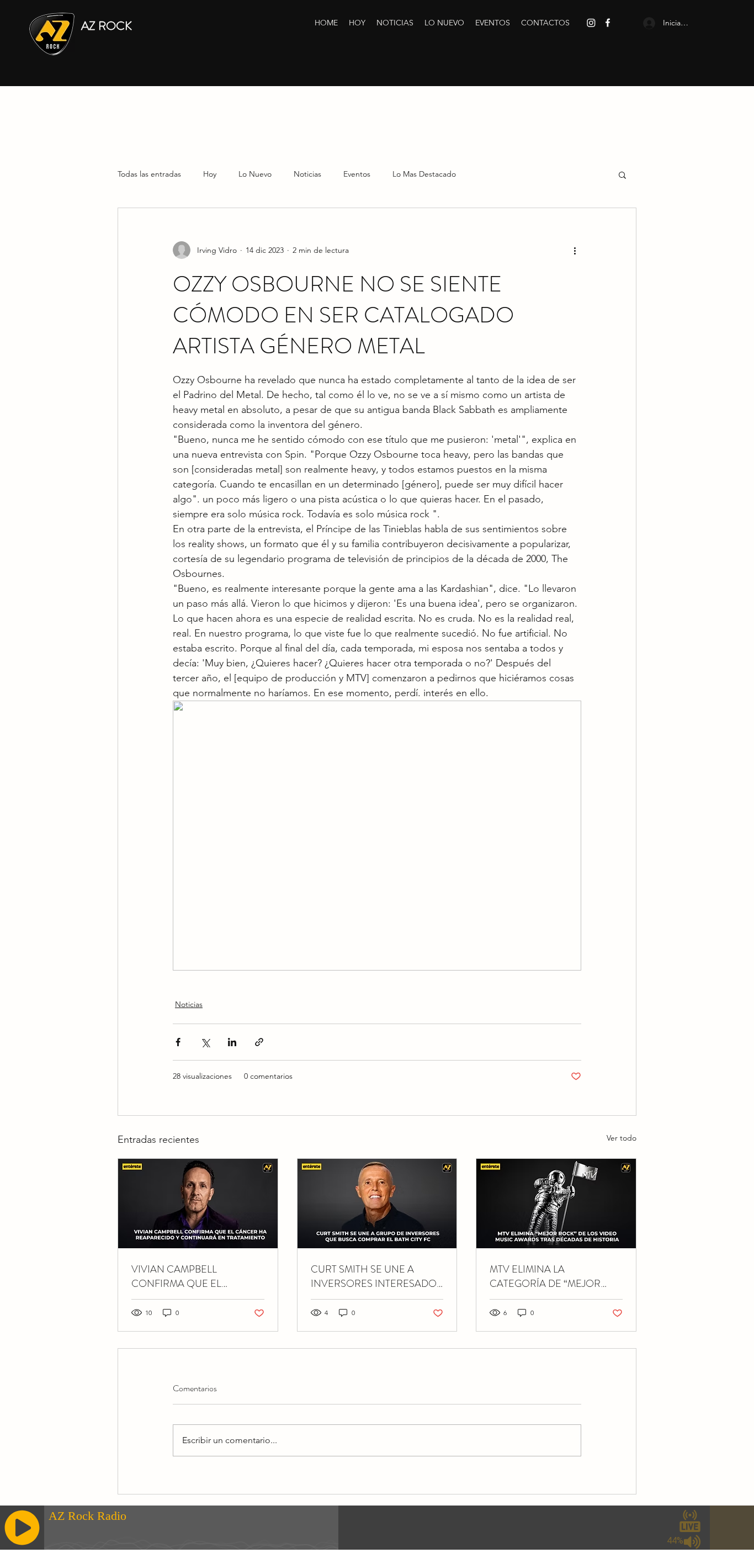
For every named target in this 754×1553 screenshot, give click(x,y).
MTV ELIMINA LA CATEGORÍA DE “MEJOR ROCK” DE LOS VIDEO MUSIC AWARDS (545, 1276)
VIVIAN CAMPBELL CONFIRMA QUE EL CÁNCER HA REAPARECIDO (196, 1276)
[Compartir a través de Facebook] (178, 1042)
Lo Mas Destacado (424, 174)
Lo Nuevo (255, 174)
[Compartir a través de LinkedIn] (232, 1042)
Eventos (356, 174)
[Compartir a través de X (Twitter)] (205, 1042)
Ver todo (621, 1138)
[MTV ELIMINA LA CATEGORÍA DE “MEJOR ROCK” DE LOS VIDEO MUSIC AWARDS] (556, 1203)
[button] (622, 174)
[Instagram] (591, 22)
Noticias (307, 174)
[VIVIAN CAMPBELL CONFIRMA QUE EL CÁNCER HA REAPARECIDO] (198, 1203)
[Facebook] (607, 22)
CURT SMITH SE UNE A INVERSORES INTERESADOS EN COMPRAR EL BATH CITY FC (376, 1276)
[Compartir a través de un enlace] (259, 1042)
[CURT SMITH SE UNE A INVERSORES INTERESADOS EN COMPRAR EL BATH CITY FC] (377, 1203)
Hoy (209, 174)
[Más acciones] (574, 250)
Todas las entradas (149, 174)
